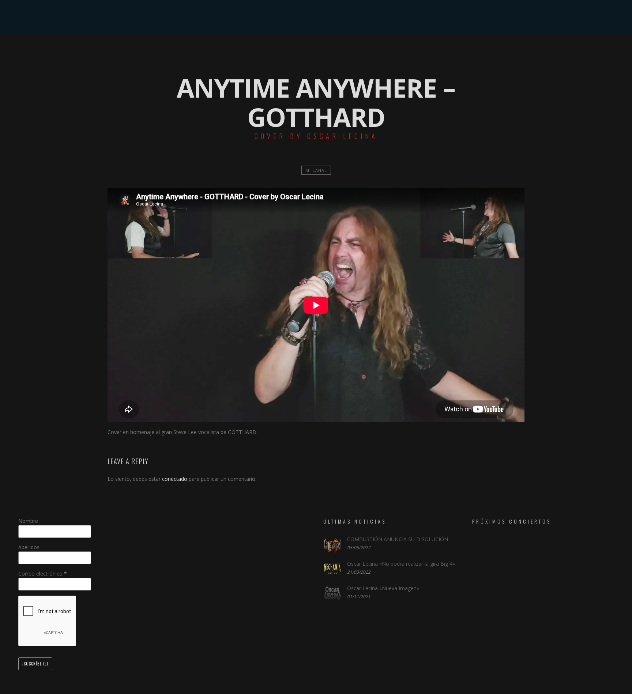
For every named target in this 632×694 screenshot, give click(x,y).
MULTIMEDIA (366, 49)
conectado (174, 478)
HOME (163, 49)
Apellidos (29, 547)
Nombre (28, 520)
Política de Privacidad (316, 687)
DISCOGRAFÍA (238, 49)
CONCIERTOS (284, 49)
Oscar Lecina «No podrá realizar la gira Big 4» (401, 563)
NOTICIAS (325, 49)
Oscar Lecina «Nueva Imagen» (383, 588)
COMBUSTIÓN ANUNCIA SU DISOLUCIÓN (397, 539)
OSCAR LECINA (316, 16)
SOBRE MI (196, 49)
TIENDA (404, 49)
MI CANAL (316, 170)
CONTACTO (441, 49)
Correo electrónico (42, 573)
